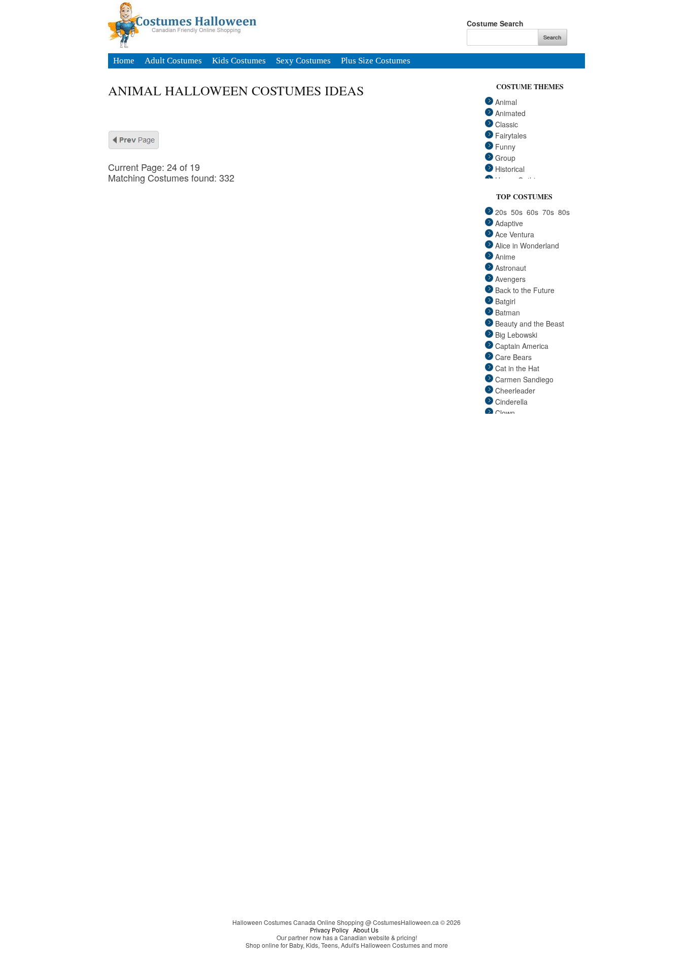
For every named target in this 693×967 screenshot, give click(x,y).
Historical (510, 169)
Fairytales (511, 135)
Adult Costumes (173, 61)
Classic (506, 124)
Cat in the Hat (517, 368)
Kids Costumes (239, 61)
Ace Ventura (514, 234)
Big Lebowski (516, 335)
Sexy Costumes (303, 61)
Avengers (510, 279)
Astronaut (510, 268)
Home (123, 61)
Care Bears (513, 357)
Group (505, 158)
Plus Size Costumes (375, 61)
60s (532, 212)
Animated (510, 113)
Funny (505, 146)
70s (548, 212)
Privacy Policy (329, 929)
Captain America (521, 346)
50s (517, 212)
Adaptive (509, 223)
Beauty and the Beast (529, 323)
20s (501, 212)
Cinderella (511, 402)
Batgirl (505, 301)
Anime (505, 257)
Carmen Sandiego (524, 379)
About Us (365, 929)
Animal (506, 102)
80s (564, 212)
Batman (507, 312)
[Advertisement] (301, 254)
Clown (505, 413)
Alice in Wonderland (527, 245)
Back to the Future (525, 290)
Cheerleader (515, 390)
